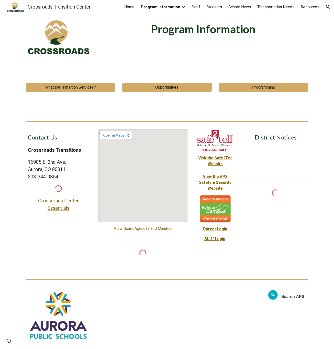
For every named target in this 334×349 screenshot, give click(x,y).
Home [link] (129, 7)
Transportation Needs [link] (275, 7)
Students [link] (214, 7)
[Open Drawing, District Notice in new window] (298, 151)
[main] (203, 29)
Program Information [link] (160, 7)
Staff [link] (196, 7)
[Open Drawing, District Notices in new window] (298, 171)
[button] (328, 7)
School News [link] (239, 7)
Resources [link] (310, 7)
